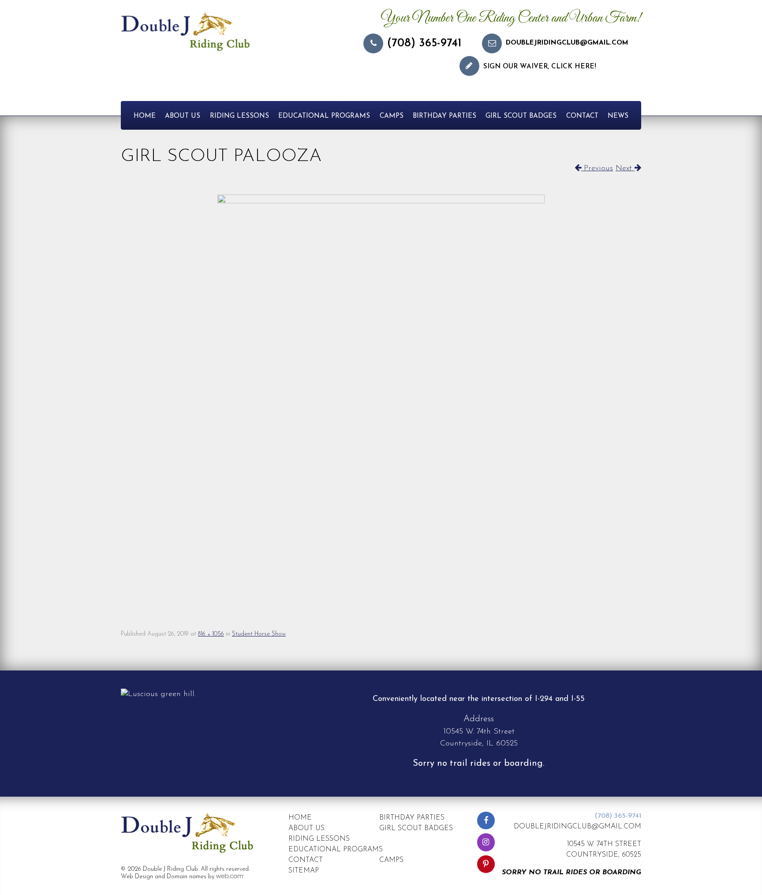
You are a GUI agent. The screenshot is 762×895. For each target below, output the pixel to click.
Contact (582, 116)
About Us (182, 116)
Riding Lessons (239, 116)
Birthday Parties (444, 116)
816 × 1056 (211, 634)
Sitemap (303, 870)
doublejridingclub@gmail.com (567, 43)
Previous (597, 168)
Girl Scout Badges (521, 116)
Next (625, 168)
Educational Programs (324, 116)
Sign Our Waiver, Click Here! (539, 67)
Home (145, 116)
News (618, 116)
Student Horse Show (259, 634)
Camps (391, 116)
